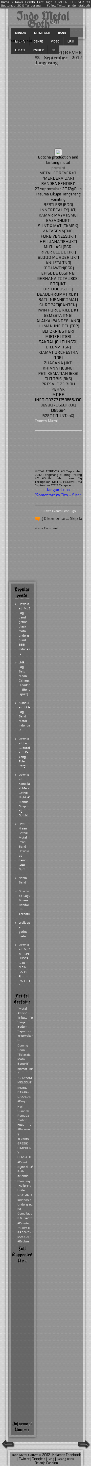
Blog (51, 1459)
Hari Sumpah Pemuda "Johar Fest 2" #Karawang (25, 1120)
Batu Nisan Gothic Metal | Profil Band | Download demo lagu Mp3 (24, 846)
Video (55, 41)
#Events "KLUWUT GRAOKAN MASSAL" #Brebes (24, 1232)
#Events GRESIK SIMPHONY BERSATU (24, 1148)
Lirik (70, 41)
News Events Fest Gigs (33, 2)
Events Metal (46, 421)
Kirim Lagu (42, 33)
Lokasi (20, 50)
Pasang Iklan (65, 1459)
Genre (38, 41)
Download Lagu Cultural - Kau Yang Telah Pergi (24, 752)
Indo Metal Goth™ (43, 20)
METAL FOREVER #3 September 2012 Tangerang (58, 57)
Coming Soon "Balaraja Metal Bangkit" (24, 1054)
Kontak (20, 33)
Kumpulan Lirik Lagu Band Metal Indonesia (24, 716)
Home (5, 2)
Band (62, 33)
